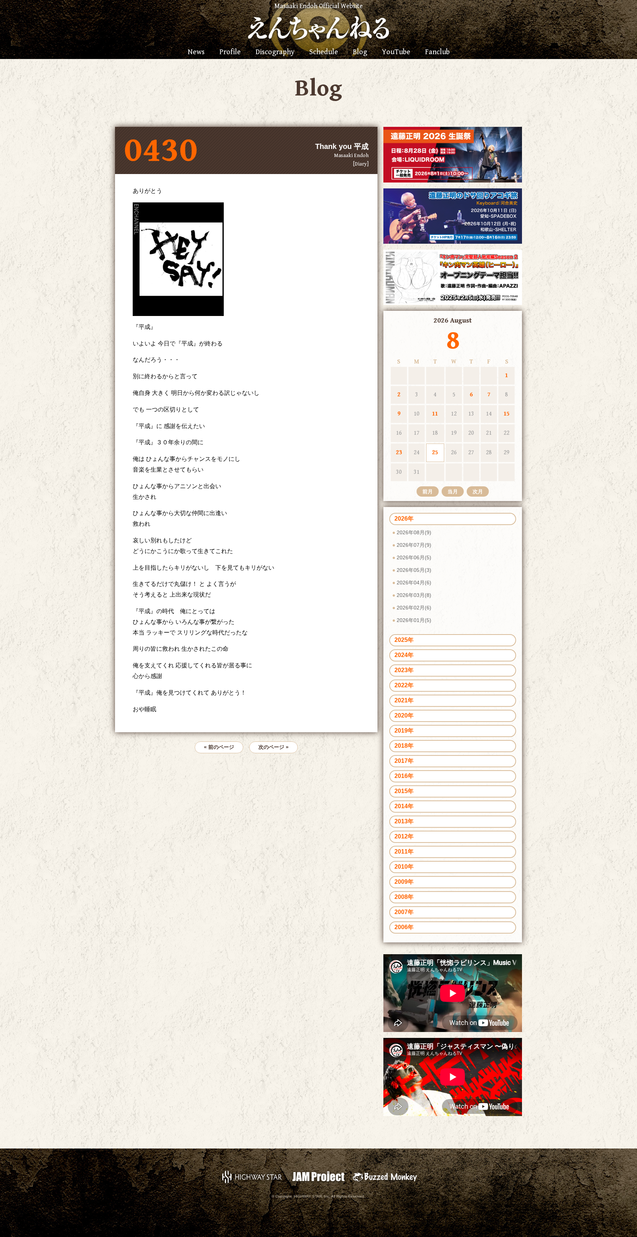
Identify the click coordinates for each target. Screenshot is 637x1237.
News (196, 52)
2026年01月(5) (414, 620)
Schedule (323, 52)
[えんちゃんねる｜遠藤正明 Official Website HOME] (318, 27)
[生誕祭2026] (452, 154)
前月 (427, 491)
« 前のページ (219, 747)
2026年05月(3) (414, 570)
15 (506, 413)
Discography (275, 52)
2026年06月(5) (414, 557)
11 (435, 413)
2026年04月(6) (414, 583)
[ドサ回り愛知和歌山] (452, 215)
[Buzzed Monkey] (385, 1176)
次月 (478, 491)
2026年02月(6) (414, 608)
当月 (453, 491)
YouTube (396, 52)
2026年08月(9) (414, 532)
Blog (360, 52)
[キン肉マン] (452, 277)
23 (399, 452)
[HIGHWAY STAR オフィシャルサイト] (252, 1176)
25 (435, 452)
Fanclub (437, 52)
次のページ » (273, 747)
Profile (230, 52)
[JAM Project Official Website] (318, 1176)
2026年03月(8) (414, 595)
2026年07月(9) (414, 545)
